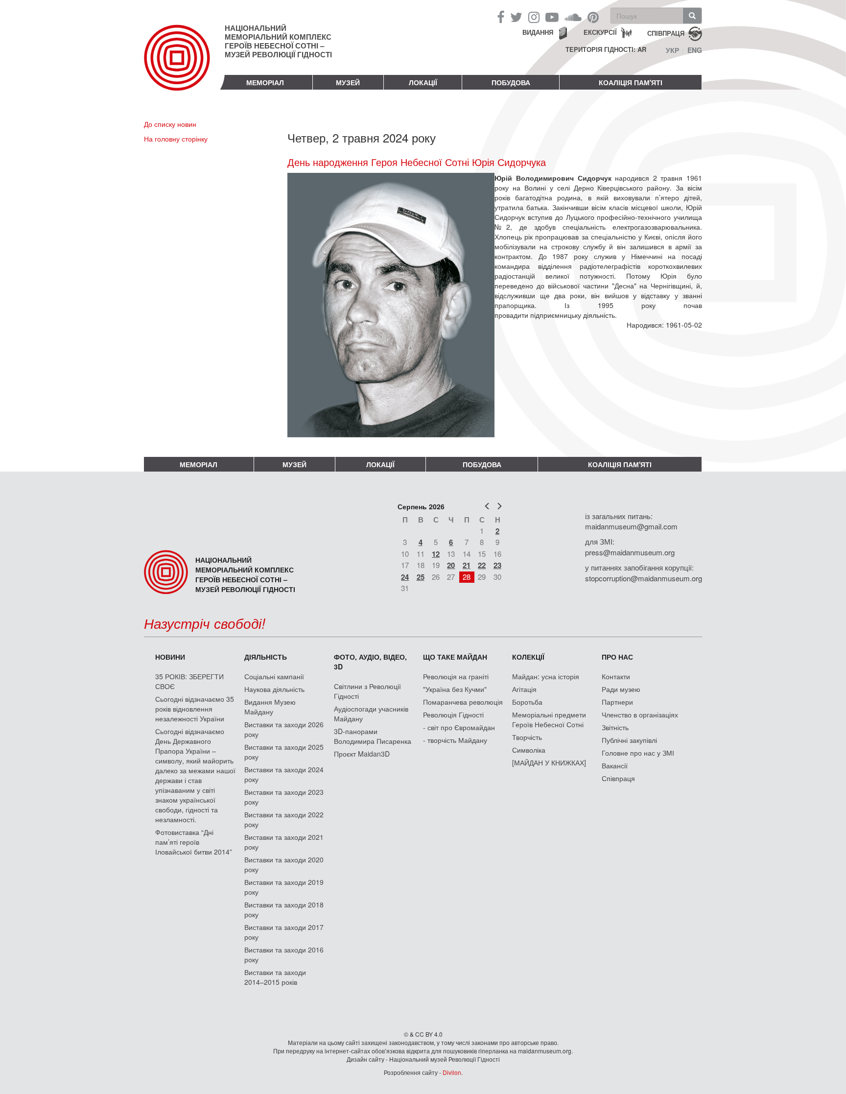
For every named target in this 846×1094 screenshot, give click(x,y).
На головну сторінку (176, 138)
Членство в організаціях (640, 714)
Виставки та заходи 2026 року (284, 729)
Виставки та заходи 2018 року (284, 909)
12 (436, 553)
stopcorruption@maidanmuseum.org (643, 578)
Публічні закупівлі (629, 740)
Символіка (528, 750)
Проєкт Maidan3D (362, 754)
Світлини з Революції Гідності (367, 691)
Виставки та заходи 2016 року (284, 954)
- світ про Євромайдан (459, 727)
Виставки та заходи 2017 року (284, 932)
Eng (694, 50)
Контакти (616, 676)
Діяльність (265, 657)
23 (497, 565)
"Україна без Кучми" (455, 689)
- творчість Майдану (455, 740)
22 (482, 565)
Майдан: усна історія (545, 676)
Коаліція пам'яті (630, 82)
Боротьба (527, 702)
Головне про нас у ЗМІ (638, 753)
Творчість (527, 737)
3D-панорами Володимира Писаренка (372, 736)
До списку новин (170, 124)
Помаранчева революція (463, 702)
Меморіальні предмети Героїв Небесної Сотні (549, 719)
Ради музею (621, 689)
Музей (348, 82)
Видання (537, 32)
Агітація (524, 689)
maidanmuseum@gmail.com (631, 526)
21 (466, 565)
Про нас (617, 657)
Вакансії (615, 765)
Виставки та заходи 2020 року (284, 864)
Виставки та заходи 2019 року (284, 887)
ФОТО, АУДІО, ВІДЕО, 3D (370, 661)
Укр (672, 50)
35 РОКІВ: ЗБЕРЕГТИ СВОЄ (189, 681)
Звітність (615, 727)
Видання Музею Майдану (270, 706)
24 (405, 576)
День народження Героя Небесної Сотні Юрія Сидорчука (416, 162)
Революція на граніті (456, 676)
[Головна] (184, 65)
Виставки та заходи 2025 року (284, 751)
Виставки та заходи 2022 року (284, 819)
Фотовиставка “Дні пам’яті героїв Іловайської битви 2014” (193, 841)
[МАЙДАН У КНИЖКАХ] (549, 762)
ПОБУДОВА (511, 82)
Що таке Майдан (455, 657)
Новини (170, 657)
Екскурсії (600, 32)
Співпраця (618, 778)
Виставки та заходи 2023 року (284, 797)
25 (420, 576)
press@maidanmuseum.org (630, 552)
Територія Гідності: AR (605, 49)
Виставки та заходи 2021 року (284, 842)
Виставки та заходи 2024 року (284, 774)
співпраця (665, 32)
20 (451, 565)
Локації (423, 82)
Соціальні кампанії (274, 676)
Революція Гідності (453, 714)
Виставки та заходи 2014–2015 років (275, 977)
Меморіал (265, 82)
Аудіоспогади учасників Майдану (371, 713)
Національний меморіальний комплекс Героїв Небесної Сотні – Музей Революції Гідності (278, 41)
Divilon (452, 1072)
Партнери (617, 702)
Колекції (528, 657)
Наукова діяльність (274, 689)
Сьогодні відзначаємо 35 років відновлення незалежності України (194, 708)
